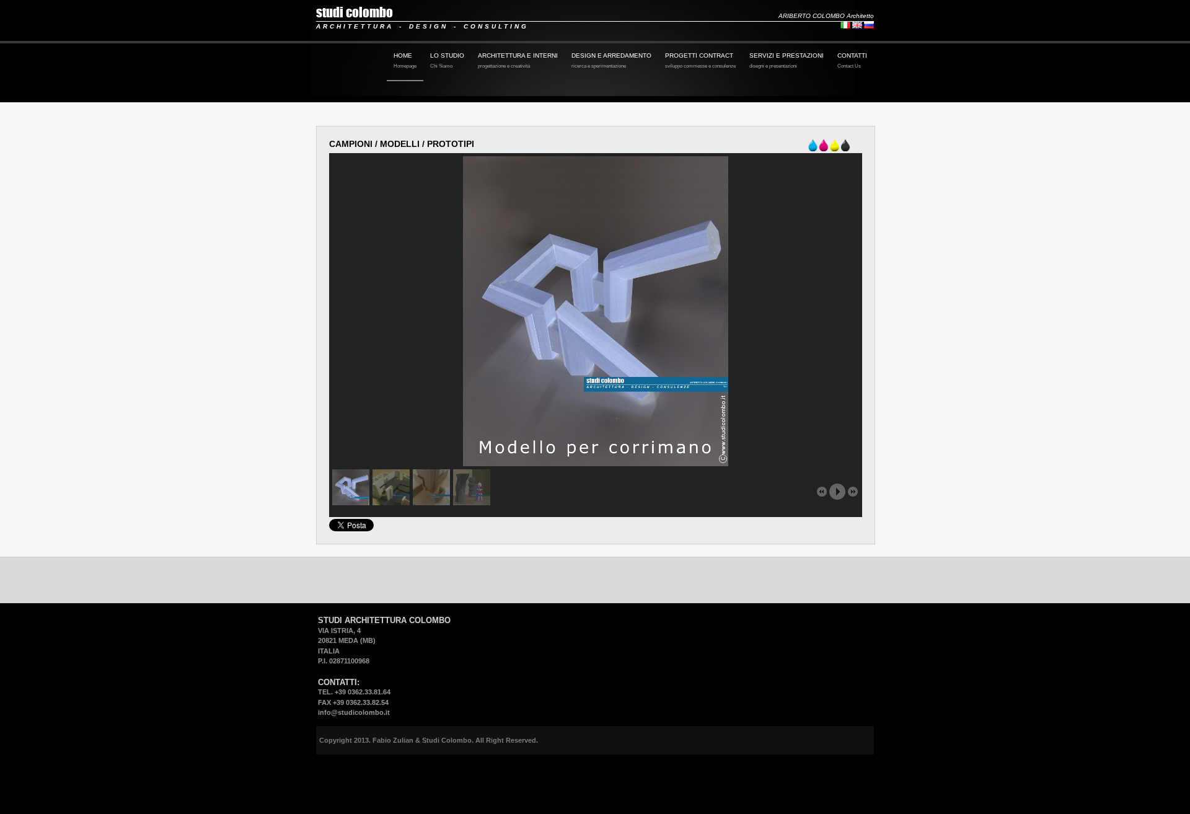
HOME (405, 60)
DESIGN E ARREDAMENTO (611, 60)
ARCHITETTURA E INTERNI (518, 60)
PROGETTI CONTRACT (700, 60)
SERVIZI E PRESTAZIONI (786, 60)
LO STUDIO (447, 60)
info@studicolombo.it (354, 712)
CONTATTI (852, 60)
